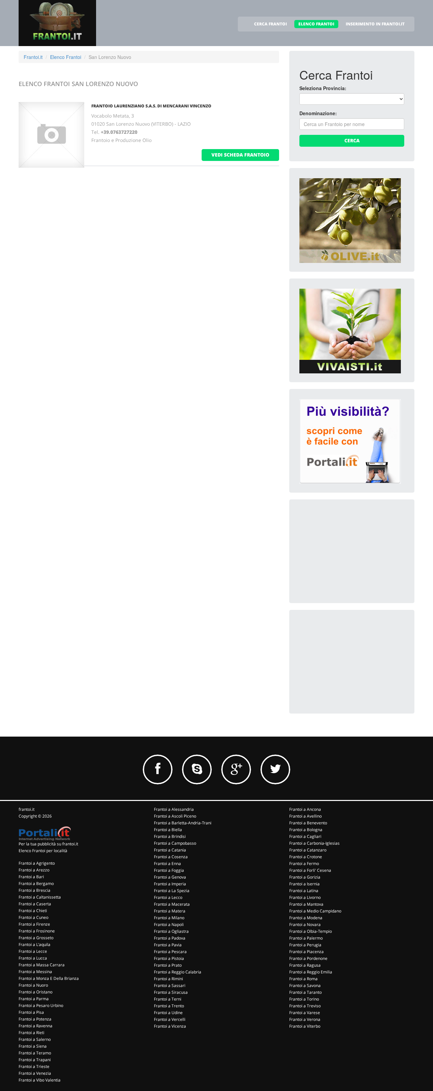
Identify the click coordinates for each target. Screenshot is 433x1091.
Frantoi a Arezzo (34, 870)
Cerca (352, 140)
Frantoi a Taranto (305, 992)
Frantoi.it (33, 57)
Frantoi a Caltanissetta (40, 897)
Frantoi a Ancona (305, 809)
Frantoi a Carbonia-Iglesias (314, 843)
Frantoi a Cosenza (171, 857)
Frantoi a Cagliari (305, 836)
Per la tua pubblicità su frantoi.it (48, 844)
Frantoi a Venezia (35, 1073)
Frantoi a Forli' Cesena (310, 870)
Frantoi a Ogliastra (171, 931)
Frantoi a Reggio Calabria (177, 972)
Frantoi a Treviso (305, 1006)
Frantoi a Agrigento (37, 863)
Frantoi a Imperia (170, 884)
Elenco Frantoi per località (43, 850)
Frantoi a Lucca (33, 958)
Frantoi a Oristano (35, 992)
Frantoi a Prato (168, 965)
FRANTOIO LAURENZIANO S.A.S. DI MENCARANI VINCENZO (151, 106)
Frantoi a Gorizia (304, 877)
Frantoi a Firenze (34, 924)
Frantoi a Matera (169, 911)
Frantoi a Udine (168, 1012)
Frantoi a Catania (170, 850)
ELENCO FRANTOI (316, 24)
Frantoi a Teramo (35, 1053)
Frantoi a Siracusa (171, 992)
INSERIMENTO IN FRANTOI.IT (375, 24)
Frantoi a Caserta (35, 904)
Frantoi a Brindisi (170, 836)
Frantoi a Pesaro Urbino (41, 1005)
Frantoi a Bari (31, 877)
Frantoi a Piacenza (306, 951)
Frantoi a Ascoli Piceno (175, 816)
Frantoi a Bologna (305, 829)
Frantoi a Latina (303, 890)
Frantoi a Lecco (168, 897)
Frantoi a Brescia (34, 890)
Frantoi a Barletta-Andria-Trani (182, 823)
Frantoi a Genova (170, 877)
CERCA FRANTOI (270, 24)
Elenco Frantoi (65, 57)
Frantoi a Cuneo (33, 917)
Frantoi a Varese (304, 1012)
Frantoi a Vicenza (170, 1026)
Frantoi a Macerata (172, 904)
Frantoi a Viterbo (304, 1026)
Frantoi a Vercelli (169, 1019)
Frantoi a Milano (169, 918)
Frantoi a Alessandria (174, 809)
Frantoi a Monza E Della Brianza (49, 978)
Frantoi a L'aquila (34, 944)
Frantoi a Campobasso (175, 843)
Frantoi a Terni (167, 999)
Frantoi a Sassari (169, 985)
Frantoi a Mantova (306, 904)
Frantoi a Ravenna (35, 1026)
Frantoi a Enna (167, 863)
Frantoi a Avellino (305, 816)
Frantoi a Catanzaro (307, 850)
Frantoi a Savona (305, 985)
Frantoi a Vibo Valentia (40, 1080)
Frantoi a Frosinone (37, 931)
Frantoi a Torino (304, 999)
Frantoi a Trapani (35, 1060)
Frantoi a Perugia (305, 945)
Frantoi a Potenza (35, 1019)
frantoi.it (27, 809)
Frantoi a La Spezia (171, 890)
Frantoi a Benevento (308, 823)
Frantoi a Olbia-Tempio (310, 931)
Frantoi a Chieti (33, 910)
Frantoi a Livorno (305, 897)
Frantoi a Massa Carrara (42, 965)
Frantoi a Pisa (31, 1012)
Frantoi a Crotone (305, 857)
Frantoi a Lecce (33, 951)
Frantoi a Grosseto (36, 938)
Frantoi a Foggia (169, 870)
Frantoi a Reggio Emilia (310, 972)
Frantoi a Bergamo (36, 883)
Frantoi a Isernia (304, 884)
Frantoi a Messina (35, 971)
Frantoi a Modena (305, 918)
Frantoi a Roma (303, 979)
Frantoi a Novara (305, 924)
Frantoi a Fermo (304, 863)
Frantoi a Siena (33, 1046)
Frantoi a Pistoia (169, 958)
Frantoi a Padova (169, 938)
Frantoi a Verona (304, 1019)
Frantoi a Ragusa (305, 965)
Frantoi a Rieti (31, 1032)
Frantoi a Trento (169, 1006)
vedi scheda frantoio (240, 154)
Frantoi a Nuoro (33, 985)
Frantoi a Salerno (35, 1039)
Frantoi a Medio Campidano (315, 911)
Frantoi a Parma (34, 999)
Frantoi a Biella (168, 829)
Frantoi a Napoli (169, 924)
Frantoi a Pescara (170, 951)
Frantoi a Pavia (168, 945)
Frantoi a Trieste (34, 1066)
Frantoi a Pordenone (308, 958)
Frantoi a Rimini (168, 979)
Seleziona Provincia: (322, 88)
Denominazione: (318, 113)
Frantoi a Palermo (306, 938)
